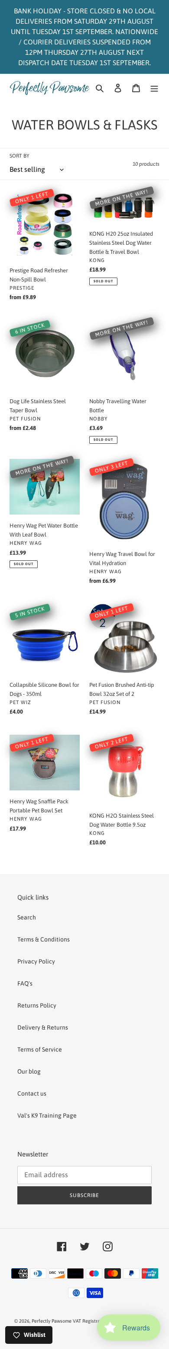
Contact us (31, 1093)
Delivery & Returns (42, 1027)
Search (26, 917)
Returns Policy (36, 1005)
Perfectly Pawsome (52, 1321)
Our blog (29, 1071)
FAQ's (24, 983)
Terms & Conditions (43, 939)
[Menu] (154, 88)
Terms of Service (39, 1049)
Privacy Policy (36, 961)
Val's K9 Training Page (47, 1115)
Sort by (19, 156)
